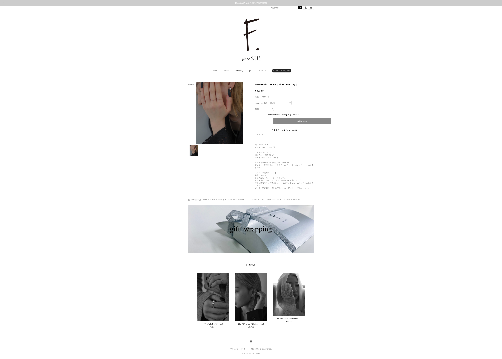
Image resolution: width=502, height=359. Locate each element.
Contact (262, 71)
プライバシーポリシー (238, 349)
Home (214, 71)
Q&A (251, 71)
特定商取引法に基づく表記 (261, 349)
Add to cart (302, 121)
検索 (300, 7)
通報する (260, 134)
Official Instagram (281, 71)
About (226, 71)
